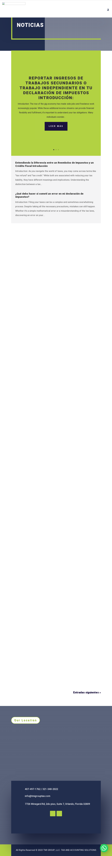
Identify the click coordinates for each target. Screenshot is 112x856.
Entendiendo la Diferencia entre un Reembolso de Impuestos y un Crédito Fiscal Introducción (54, 164)
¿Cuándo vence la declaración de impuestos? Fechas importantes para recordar (56, 478)
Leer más (56, 126)
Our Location (25, 720)
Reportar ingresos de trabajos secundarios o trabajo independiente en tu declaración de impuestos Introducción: (56, 88)
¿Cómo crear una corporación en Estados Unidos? (44, 661)
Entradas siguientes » (87, 692)
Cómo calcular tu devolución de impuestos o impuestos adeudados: (54, 293)
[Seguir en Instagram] (59, 813)
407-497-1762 (32, 789)
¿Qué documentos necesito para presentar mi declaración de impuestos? (50, 385)
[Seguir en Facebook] (52, 813)
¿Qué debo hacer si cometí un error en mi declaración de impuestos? (49, 195)
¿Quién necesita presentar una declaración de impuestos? (49, 571)
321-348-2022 (50, 789)
